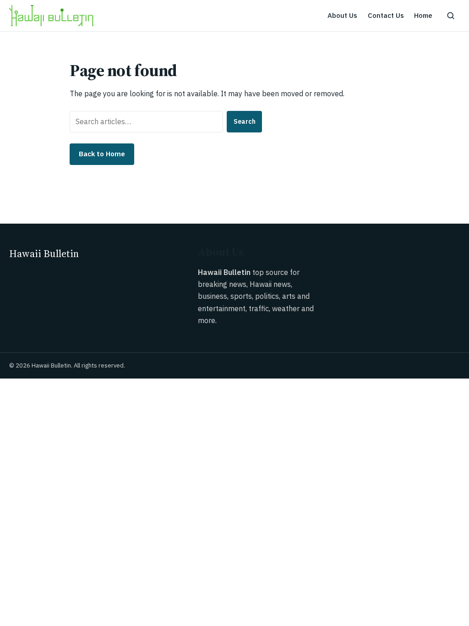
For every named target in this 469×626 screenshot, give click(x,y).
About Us (342, 15)
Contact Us (386, 15)
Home (423, 15)
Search (245, 121)
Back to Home (102, 153)
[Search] (451, 15)
